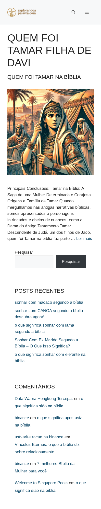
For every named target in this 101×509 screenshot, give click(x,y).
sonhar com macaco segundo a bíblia (49, 302)
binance (22, 417)
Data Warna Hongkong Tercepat (44, 398)
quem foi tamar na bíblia (44, 77)
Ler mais (84, 238)
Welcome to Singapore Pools (41, 483)
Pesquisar (24, 252)
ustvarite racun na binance (39, 437)
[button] (73, 12)
